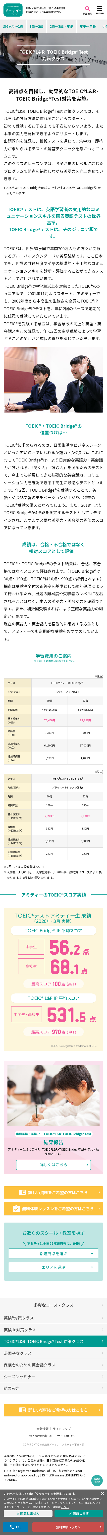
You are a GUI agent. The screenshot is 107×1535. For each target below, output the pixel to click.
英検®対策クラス (19, 1318)
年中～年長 (88, 26)
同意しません (30, 1513)
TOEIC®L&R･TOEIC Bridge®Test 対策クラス (44, 1341)
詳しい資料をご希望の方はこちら (58, 1192)
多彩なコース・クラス (53, 1305)
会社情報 (43, 1428)
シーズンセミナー (19, 1377)
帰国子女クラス (18, 1353)
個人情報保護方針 (41, 1436)
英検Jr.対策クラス (20, 1330)
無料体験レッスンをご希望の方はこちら (58, 1208)
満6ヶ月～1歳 (13, 26)
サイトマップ (62, 1428)
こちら (65, 1507)
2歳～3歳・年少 (61, 26)
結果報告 (12, 1388)
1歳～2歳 (36, 26)
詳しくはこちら (53, 1164)
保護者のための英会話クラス (29, 1365)
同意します (81, 1513)
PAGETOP (97, 1480)
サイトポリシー (67, 1436)
